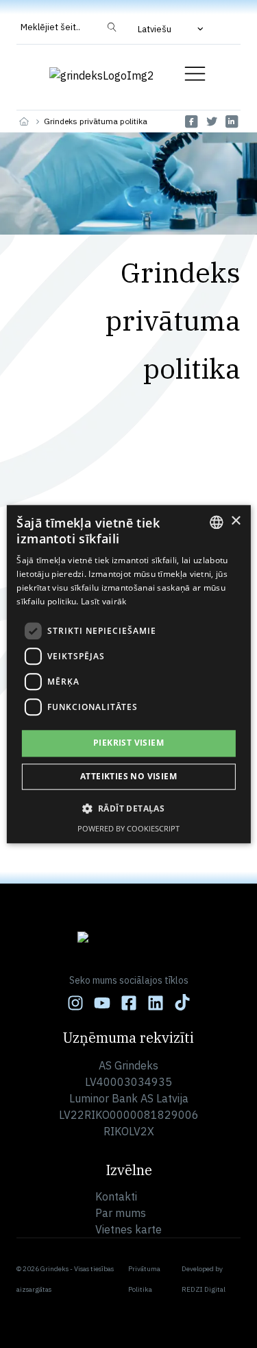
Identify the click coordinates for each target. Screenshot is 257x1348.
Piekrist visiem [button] (128, 743)
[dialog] (128, 674)
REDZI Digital (203, 1289)
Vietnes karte (128, 1229)
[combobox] (216, 522)
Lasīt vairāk (104, 601)
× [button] (235, 521)
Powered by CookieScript (128, 828)
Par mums (120, 1213)
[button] (172, 29)
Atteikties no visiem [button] (128, 776)
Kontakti (116, 1196)
